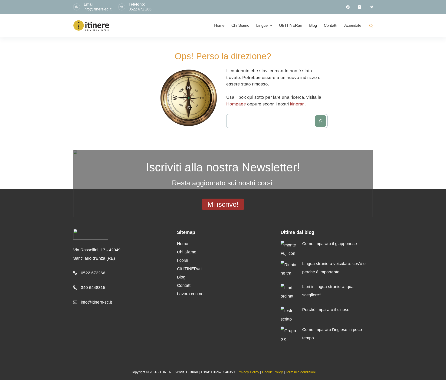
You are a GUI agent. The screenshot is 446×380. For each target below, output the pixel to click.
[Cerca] (320, 121)
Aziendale (352, 25)
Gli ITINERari (290, 25)
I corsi (182, 260)
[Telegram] (371, 7)
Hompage (236, 104)
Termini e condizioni (300, 372)
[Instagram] (359, 7)
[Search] (371, 25)
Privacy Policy (248, 372)
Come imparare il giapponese (329, 243)
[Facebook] (348, 7)
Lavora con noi (190, 294)
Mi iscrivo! (223, 204)
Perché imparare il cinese (325, 309)
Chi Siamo (240, 25)
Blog (313, 25)
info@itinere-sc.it (97, 9)
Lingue (262, 25)
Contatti (330, 25)
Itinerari (297, 104)
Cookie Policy (272, 372)
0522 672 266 (140, 9)
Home (219, 25)
